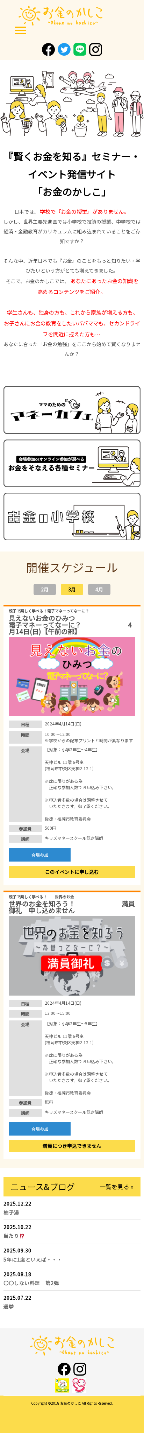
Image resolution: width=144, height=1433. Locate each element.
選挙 (8, 1306)
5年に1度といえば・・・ (36, 1259)
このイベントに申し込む (72, 871)
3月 (72, 589)
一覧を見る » (117, 1186)
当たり (11, 1235)
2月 (45, 589)
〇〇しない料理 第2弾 (31, 1282)
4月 (99, 589)
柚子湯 (11, 1212)
